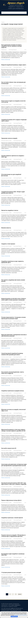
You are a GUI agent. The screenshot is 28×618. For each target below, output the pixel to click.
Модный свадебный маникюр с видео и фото (13, 64)
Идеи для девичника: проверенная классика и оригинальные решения (14, 335)
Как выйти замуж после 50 (8, 448)
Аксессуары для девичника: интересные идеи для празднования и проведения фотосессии (14, 465)
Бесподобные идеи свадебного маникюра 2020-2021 (12, 554)
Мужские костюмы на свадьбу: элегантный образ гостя (13, 410)
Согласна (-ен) (14, 616)
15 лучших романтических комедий (11, 572)
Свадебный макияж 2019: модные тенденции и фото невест (14, 120)
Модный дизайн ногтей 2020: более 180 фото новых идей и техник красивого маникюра (13, 299)
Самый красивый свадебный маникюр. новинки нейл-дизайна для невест (12, 354)
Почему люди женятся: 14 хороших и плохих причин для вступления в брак (13, 318)
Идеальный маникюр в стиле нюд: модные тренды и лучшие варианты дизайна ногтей (13, 430)
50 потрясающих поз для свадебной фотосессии (11, 175)
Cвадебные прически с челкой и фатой (12, 517)
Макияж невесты (6, 227)
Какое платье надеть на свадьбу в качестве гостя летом (13, 101)
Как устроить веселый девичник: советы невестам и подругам (12, 372)
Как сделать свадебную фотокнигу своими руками (13, 280)
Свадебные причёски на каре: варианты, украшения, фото (12, 262)
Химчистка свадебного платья (9, 210)
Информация (4, 49)
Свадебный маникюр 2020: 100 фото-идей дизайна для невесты (13, 192)
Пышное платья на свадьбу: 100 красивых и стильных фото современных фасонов (13, 535)
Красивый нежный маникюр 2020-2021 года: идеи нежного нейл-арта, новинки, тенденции (13, 483)
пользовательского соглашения (20, 615)
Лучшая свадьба (16, 2)
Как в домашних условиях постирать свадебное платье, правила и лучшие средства (11, 46)
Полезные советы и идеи (6, 67)
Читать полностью (5, 59)
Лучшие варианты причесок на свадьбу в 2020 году (12, 156)
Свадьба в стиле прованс (8, 243)
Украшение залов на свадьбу (9, 138)
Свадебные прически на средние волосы (12, 390)
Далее (19, 594)
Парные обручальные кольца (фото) (11, 500)
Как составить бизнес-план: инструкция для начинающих (13, 82)
